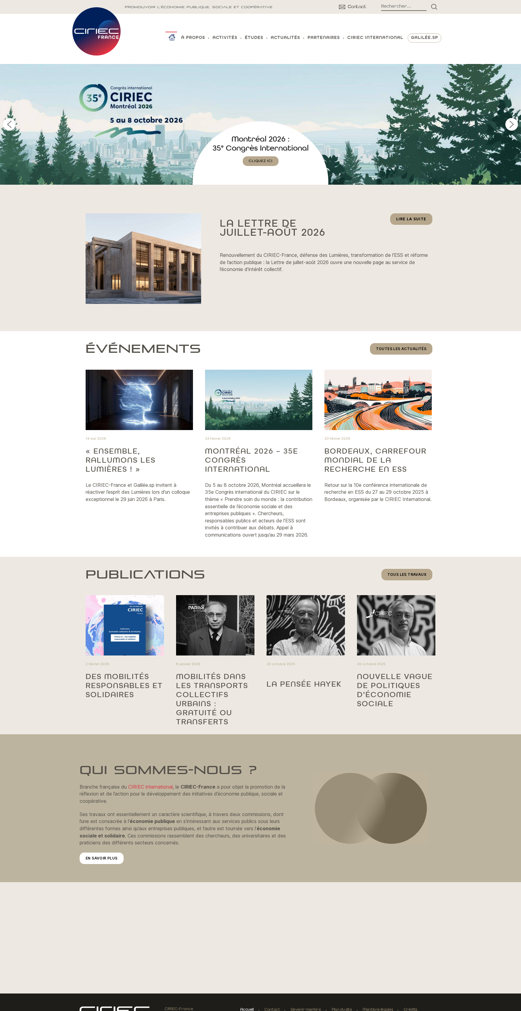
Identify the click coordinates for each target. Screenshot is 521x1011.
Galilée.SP (424, 38)
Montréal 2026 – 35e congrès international (251, 461)
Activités (225, 38)
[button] (260, 124)
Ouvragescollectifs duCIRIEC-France (260, 148)
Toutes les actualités (401, 348)
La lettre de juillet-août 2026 (272, 228)
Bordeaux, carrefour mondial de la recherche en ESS (375, 461)
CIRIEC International (375, 38)
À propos (193, 38)
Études (254, 38)
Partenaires (324, 38)
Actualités (285, 38)
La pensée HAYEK (304, 684)
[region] (260, 124)
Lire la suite (414, 220)
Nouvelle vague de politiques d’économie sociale (395, 690)
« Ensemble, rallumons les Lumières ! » (121, 461)
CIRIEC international (150, 787)
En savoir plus (102, 858)
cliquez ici (261, 170)
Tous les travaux (406, 574)
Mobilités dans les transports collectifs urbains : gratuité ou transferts (212, 699)
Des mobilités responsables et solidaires (124, 686)
